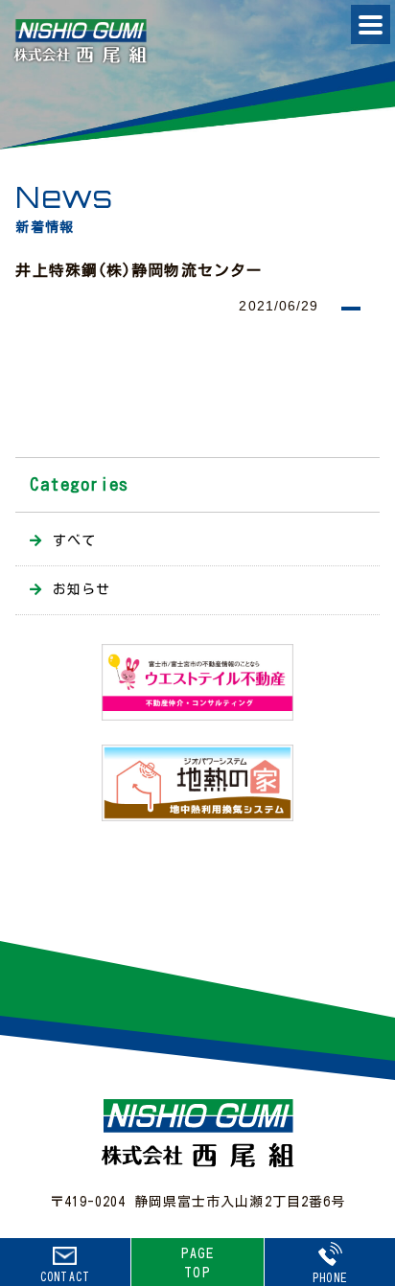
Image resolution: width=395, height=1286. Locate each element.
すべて (74, 540)
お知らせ (81, 589)
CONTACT (65, 1276)
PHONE (330, 1277)
